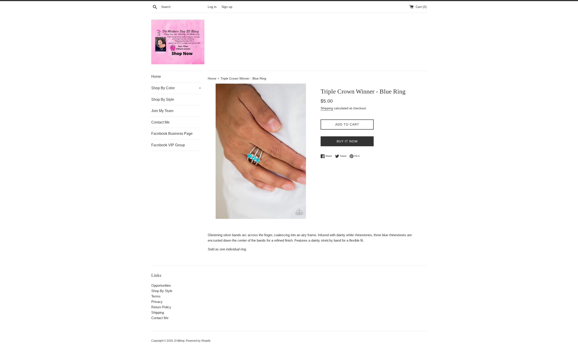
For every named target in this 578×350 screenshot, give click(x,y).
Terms (156, 296)
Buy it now (347, 141)
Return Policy (161, 307)
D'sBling (179, 340)
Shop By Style (162, 99)
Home (156, 76)
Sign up (226, 7)
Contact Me (160, 122)
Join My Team (162, 111)
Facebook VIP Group (168, 145)
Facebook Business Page (172, 133)
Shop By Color (176, 88)
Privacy (157, 302)
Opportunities (161, 285)
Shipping (327, 108)
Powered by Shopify (198, 340)
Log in (212, 7)
